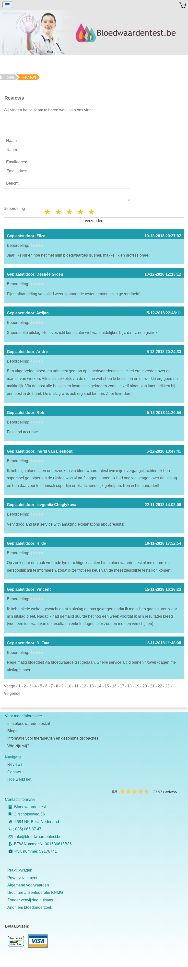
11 (76, 686)
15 (107, 686)
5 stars (91, 212)
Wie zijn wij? (18, 746)
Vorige (9, 686)
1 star (47, 212)
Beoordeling (14, 208)
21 (152, 686)
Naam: (12, 141)
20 (144, 686)
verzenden (94, 221)
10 (69, 686)
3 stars (69, 212)
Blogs (12, 731)
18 (129, 686)
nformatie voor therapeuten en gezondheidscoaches (53, 738)
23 (167, 686)
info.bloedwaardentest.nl (28, 723)
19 (137, 686)
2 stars (58, 212)
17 (122, 686)
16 (114, 686)
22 (160, 686)
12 (84, 686)
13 (91, 686)
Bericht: (12, 183)
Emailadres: (16, 162)
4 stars (80, 212)
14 (99, 686)
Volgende (12, 693)
